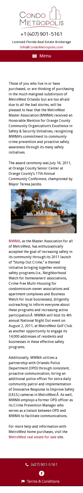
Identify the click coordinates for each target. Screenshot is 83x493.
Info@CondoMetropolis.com (41, 47)
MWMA (14, 241)
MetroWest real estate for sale (32, 437)
